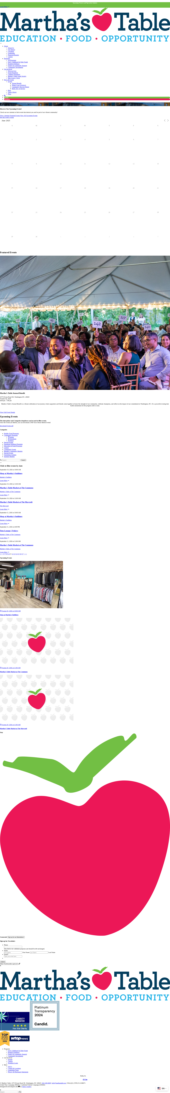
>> (26, 554)
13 (133, 164)
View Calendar (5, 115)
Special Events (8, 442)
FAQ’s (10, 1066)
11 (85, 164)
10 (60, 164)
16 (36, 188)
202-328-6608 (46, 1083)
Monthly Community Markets (13, 451)
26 (109, 212)
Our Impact (11, 50)
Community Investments (15, 67)
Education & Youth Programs (13, 446)
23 (36, 212)
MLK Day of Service (18, 89)
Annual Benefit (16, 83)
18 (85, 188)
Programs (7, 58)
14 (17, 554)
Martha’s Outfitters (6, 477)
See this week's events (7, 117)
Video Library (12, 92)
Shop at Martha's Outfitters (11, 473)
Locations (11, 51)
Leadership (11, 53)
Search (23, 460)
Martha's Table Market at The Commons (16, 488)
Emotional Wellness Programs (13, 444)
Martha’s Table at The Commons (10, 491)
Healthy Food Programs (11, 433)
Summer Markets (9, 456)
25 (85, 212)
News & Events (9, 80)
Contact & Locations (14, 1068)
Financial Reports (13, 55)
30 (36, 237)
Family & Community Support (17, 65)
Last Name (51, 952)
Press (9, 94)
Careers (10, 57)
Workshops (12, 439)
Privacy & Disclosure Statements (18, 1072)
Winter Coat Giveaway (19, 85)
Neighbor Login (13, 1063)
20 (133, 188)
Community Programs (11, 435)
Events (10, 81)
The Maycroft (4, 506)
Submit (3, 962)
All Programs (12, 60)
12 (109, 164)
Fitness (11, 440)
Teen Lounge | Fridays (9, 531)
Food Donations (13, 73)
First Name (26, 952)
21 (158, 188)
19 (109, 188)
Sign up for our (16, 937)
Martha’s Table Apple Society (17, 76)
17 (60, 188)
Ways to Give (12, 71)
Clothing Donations (14, 74)
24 (60, 212)
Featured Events (15, 115)
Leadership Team (13, 1070)
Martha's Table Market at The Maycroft (16, 502)
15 (18, 554)
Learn (3, 480)
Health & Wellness (13, 64)
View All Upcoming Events (28, 115)
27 (133, 212)
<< (1, 554)
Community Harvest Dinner (20, 87)
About (6, 46)
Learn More (4, 7)
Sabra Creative (26, 1086)
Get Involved (8, 69)
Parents (11, 437)
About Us (11, 48)
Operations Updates (10, 455)
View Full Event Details (7, 412)
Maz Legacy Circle (14, 78)
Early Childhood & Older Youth (18, 62)
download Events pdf (6, 426)
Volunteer (7, 99)
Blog (9, 90)
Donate (6, 97)
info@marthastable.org (59, 1083)
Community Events (10, 449)
